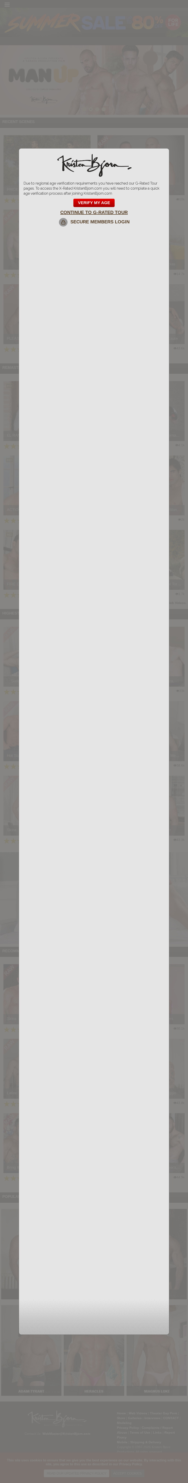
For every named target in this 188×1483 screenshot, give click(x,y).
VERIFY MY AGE (94, 202)
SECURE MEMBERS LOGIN (99, 221)
